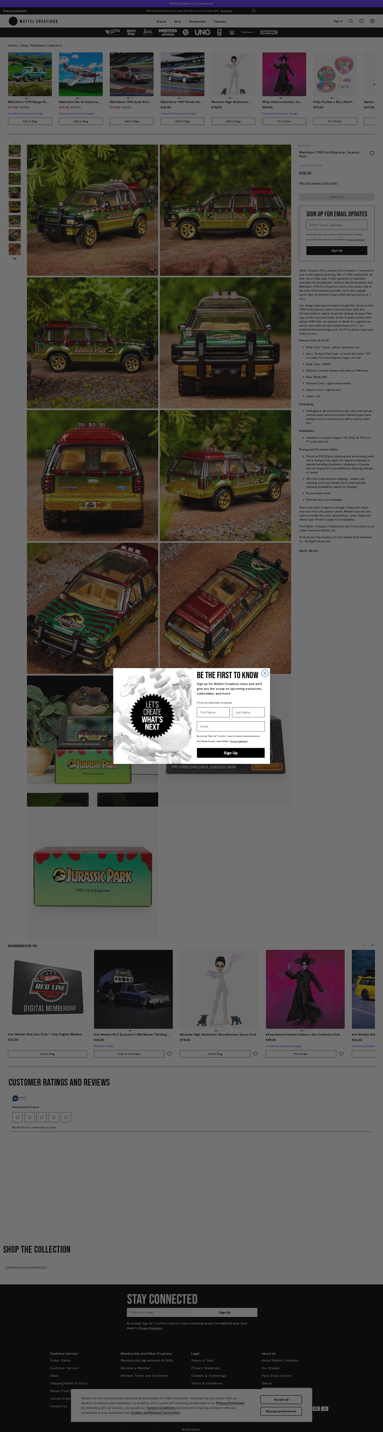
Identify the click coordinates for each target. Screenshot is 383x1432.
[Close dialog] (264, 673)
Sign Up (231, 752)
